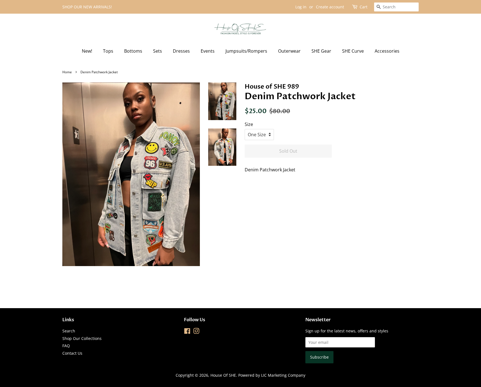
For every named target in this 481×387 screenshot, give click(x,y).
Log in (300, 6)
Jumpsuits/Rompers (246, 51)
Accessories (387, 51)
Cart (363, 6)
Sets (157, 51)
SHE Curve (353, 51)
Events (208, 51)
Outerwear (289, 51)
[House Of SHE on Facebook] (187, 332)
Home (67, 72)
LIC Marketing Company (283, 375)
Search (68, 331)
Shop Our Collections (82, 338)
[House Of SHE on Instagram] (196, 332)
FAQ (66, 345)
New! (87, 51)
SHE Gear (321, 51)
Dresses (181, 51)
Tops (108, 51)
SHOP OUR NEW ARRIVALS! (87, 6)
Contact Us (72, 353)
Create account (330, 6)
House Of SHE (223, 375)
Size (249, 124)
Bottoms (133, 51)
